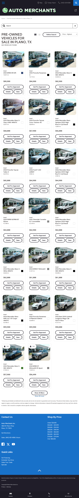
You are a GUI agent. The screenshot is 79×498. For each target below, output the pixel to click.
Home (3, 18)
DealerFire (36, 478)
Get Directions (5, 433)
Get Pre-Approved (13, 87)
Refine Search (51, 35)
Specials (4, 465)
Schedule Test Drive (7, 460)
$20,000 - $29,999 (53, 425)
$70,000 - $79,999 (53, 436)
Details (8, 92)
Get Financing (5, 458)
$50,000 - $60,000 (53, 432)
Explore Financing (23, 91)
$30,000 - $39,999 (53, 427)
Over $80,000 (51, 439)
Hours (18, 437)
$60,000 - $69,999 (53, 434)
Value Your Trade (6, 462)
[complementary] (73, 492)
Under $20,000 (51, 423)
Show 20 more (39, 393)
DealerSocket (48, 478)
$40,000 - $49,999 (53, 430)
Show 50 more (39, 396)
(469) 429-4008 (10, 437)
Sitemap (9, 487)
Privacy (3, 487)
